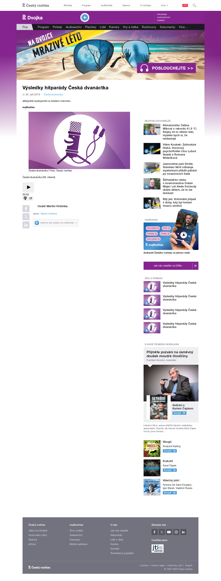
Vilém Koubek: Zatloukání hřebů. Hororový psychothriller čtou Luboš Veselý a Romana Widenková (179, 151)
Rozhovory (149, 27)
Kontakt (114, 548)
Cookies (144, 565)
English (188, 565)
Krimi (165, 228)
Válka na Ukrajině (38, 530)
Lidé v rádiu (116, 539)
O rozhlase (145, 5)
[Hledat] (194, 5)
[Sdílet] (30, 198)
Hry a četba (130, 27)
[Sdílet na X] (26, 216)
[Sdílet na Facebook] (26, 208)
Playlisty (90, 27)
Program (86, 5)
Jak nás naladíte (119, 530)
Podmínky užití (174, 565)
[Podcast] (25, 198)
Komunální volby (38, 535)
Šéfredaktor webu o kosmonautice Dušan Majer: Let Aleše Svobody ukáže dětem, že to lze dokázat (179, 186)
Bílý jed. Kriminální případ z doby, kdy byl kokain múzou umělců (179, 202)
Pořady (57, 27)
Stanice (126, 5)
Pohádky (150, 234)
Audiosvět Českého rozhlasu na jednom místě (167, 253)
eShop (32, 544)
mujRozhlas (106, 5)
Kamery (161, 20)
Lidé (103, 27)
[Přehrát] (28, 187)
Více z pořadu (154, 278)
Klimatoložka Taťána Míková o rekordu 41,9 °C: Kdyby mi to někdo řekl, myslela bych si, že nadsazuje (180, 132)
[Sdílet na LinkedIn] (26, 224)
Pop (25, 27)
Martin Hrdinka (49, 213)
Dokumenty (167, 27)
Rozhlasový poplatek (122, 553)
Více (183, 27)
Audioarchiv (163, 17)
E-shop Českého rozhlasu (162, 344)
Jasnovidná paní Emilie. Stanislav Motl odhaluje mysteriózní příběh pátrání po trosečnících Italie (180, 168)
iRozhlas (68, 5)
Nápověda (116, 535)
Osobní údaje (158, 565)
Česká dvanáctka (53, 94)
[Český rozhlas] (36, 5)
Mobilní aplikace (78, 544)
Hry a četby (151, 228)
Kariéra (114, 544)
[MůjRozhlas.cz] (29, 107)
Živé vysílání (152, 239)
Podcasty (75, 539)
